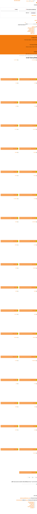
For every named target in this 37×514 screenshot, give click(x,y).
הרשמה (36, 20)
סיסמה (16, 9)
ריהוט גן (26, 55)
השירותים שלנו (31, 27)
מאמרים (32, 507)
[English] (32, 1)
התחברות (33, 12)
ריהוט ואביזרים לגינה (30, 55)
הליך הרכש (31, 28)
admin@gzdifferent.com (25, 498)
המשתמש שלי (31, 502)
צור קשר (32, 33)
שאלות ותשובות (30, 31)
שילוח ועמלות (31, 30)
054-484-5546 (19, 500)
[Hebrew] (28, 1)
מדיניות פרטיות (31, 506)
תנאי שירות (31, 503)
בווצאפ (27, 500)
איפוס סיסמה (34, 15)
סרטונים (32, 32)
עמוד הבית (35, 55)
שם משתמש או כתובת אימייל (31, 9)
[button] (36, 2)
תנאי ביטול (31, 505)
